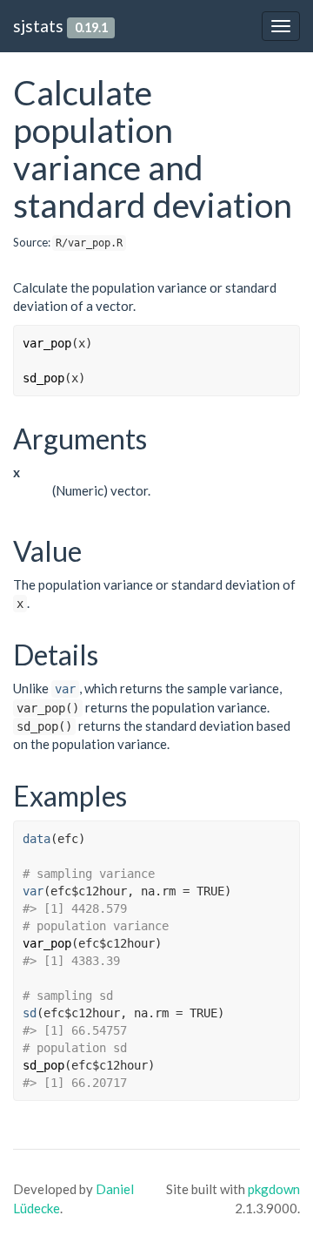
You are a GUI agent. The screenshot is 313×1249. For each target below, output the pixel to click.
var (65, 689)
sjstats (38, 26)
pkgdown (274, 1189)
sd (30, 1013)
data (36, 839)
